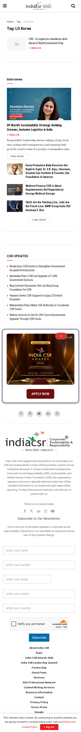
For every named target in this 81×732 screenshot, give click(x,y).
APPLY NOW (40, 394)
